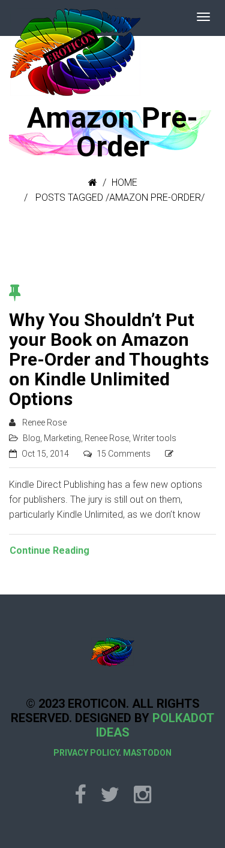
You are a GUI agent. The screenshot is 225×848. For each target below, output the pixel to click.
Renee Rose (44, 422)
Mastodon (147, 753)
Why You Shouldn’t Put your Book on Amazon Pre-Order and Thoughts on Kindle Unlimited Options (109, 359)
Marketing (62, 438)
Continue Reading (49, 550)
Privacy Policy (86, 753)
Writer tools (154, 438)
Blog (31, 438)
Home (124, 182)
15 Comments (124, 453)
